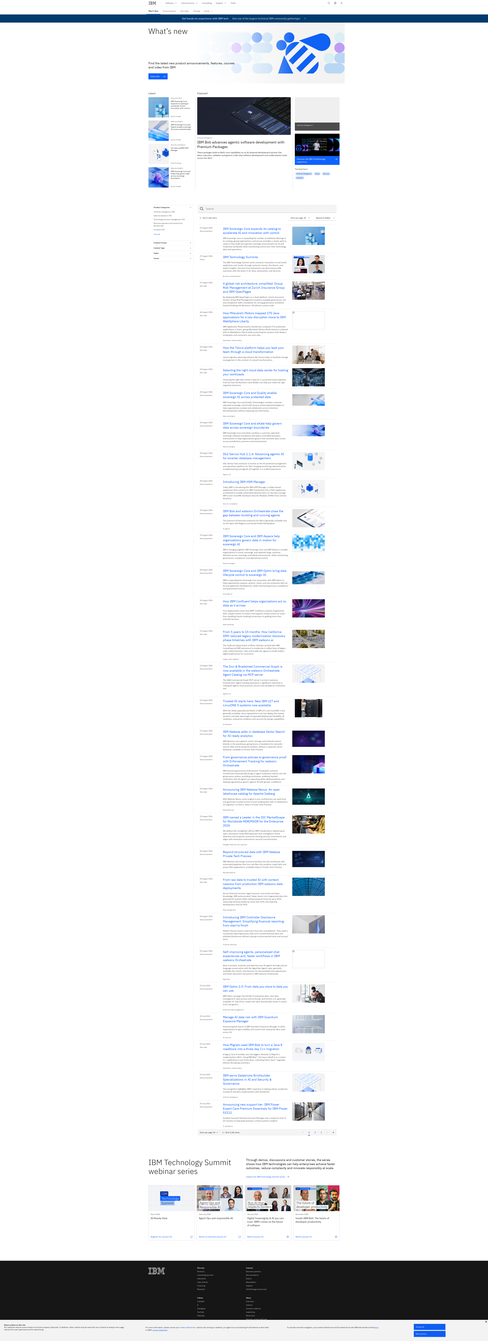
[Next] (333, 1132)
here (376, 1327)
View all (157, 234)
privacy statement (160, 1330)
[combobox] (267, 209)
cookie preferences (188, 1327)
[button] (335, 3)
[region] (267, 238)
